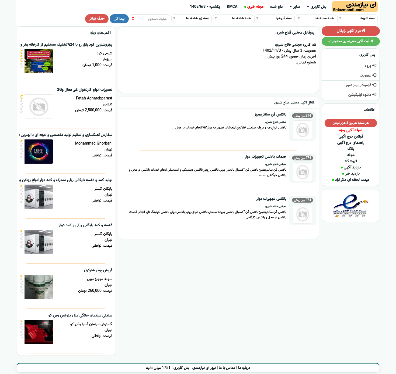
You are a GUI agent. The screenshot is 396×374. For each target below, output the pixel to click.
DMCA (232, 7)
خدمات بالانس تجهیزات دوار (265, 157)
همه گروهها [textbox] (284, 18)
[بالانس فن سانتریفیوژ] (302, 129)
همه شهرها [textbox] (367, 18)
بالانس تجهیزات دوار (271, 199)
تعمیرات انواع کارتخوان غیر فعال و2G (84, 90)
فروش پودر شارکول (98, 270)
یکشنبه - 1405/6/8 (205, 7)
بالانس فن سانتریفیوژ (270, 115)
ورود (368, 66)
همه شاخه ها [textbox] (241, 18)
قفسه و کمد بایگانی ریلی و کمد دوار (85, 225)
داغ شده (276, 7)
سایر (296, 7)
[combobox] (357, 18)
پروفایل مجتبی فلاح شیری (295, 33)
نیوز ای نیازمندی (204, 368)
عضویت (366, 76)
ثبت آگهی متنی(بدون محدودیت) (349, 41)
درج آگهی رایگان (349, 31)
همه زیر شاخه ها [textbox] (197, 18)
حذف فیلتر (97, 19)
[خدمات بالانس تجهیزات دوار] (302, 171)
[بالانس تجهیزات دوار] (302, 213)
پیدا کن (119, 19)
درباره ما (244, 368)
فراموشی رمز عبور (359, 85)
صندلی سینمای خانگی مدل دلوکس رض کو (80, 315)
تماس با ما (227, 368)
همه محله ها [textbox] (324, 18)
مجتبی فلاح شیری (288, 45)
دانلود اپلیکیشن (360, 95)
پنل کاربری (318, 7)
